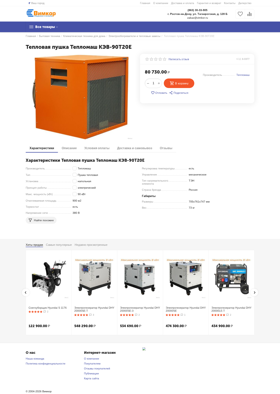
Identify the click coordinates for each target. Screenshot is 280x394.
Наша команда (35, 358)
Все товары (45, 26)
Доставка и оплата (182, 3)
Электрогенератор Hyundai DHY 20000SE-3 (140, 309)
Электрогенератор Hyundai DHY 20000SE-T (94, 309)
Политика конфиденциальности (45, 363)
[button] (178, 93)
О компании (160, 3)
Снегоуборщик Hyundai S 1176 (48, 307)
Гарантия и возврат (209, 3)
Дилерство (244, 3)
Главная (145, 3)
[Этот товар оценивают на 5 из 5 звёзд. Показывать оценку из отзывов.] (35, 311)
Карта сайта (91, 378)
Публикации (91, 373)
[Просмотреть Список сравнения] (249, 16)
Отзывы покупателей (97, 368)
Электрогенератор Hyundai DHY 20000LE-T (231, 309)
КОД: (239, 59)
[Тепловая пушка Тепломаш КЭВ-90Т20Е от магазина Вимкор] (80, 97)
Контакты (229, 3)
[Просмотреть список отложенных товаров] (240, 16)
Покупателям (92, 363)
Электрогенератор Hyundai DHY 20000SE (186, 309)
